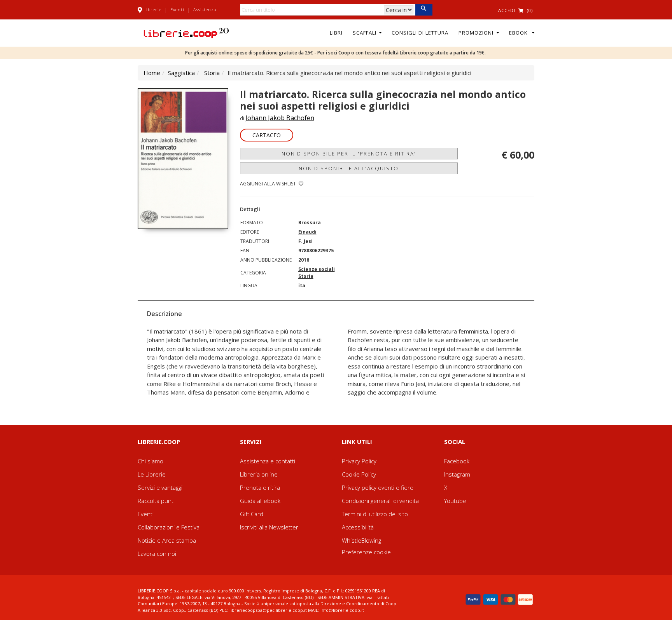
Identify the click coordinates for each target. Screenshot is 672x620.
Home (152, 73)
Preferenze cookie (366, 552)
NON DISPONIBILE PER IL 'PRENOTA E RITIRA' (349, 153)
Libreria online (259, 474)
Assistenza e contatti (267, 461)
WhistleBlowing (361, 540)
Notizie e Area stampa (167, 540)
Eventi (177, 9)
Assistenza (205, 9)
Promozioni (476, 32)
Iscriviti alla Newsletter (269, 527)
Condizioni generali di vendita (380, 501)
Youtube (455, 501)
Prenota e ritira (260, 487)
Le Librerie (152, 474)
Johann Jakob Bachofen (279, 118)
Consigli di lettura (420, 32)
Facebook (456, 461)
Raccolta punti (156, 501)
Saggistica (181, 73)
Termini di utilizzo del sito (375, 514)
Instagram (457, 474)
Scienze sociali (316, 269)
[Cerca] (423, 10)
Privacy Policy (359, 461)
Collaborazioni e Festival (169, 527)
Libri (336, 32)
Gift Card (251, 514)
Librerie (152, 9)
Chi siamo (150, 461)
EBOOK (520, 32)
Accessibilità (358, 527)
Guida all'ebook (260, 501)
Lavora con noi (157, 553)
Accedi (506, 10)
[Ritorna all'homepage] (186, 32)
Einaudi (307, 232)
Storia (212, 73)
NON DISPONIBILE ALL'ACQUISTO (349, 168)
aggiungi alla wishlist (268, 183)
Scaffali (365, 32)
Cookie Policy (359, 474)
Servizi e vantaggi (160, 487)
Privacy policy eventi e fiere (377, 487)
